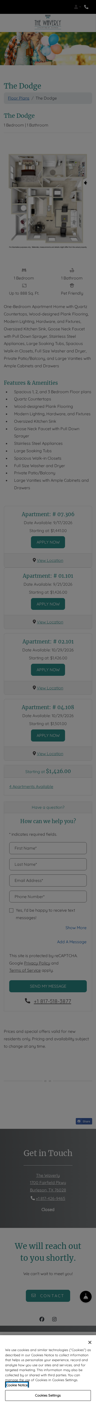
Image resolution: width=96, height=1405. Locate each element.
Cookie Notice (17, 1385)
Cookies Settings (48, 1395)
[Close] (89, 1342)
